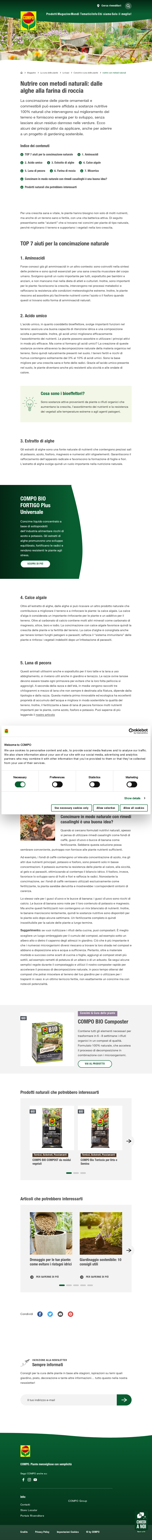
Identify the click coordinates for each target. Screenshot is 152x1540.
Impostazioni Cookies (68, 1532)
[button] (69, 1173)
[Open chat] (141, 1522)
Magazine (64, 14)
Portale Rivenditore (32, 1515)
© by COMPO (92, 1532)
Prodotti (51, 14)
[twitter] (50, 1314)
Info (95, 14)
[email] (60, 1314)
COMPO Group (77, 1501)
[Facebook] (23, 1480)
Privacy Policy (42, 1532)
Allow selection (106, 808)
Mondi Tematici (81, 14)
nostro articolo (45, 714)
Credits (24, 1532)
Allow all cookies (133, 808)
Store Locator (28, 1510)
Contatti (25, 1504)
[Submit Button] (124, 1399)
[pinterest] (70, 1314)
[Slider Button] (128, 1141)
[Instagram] (29, 1480)
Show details (132, 798)
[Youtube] (35, 1480)
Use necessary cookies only (71, 808)
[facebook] (40, 1314)
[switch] (57, 784)
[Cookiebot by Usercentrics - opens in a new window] (131, 731)
